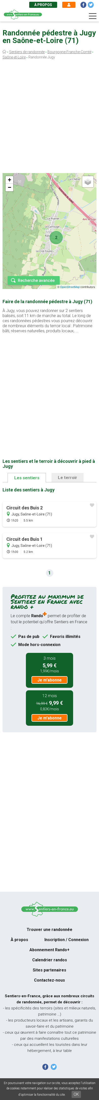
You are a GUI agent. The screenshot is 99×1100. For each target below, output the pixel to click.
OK (76, 1094)
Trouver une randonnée (49, 929)
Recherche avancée (36, 280)
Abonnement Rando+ (49, 949)
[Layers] (87, 181)
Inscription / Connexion (66, 939)
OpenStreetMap (70, 287)
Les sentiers (26, 477)
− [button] (9, 187)
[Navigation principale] (92, 16)
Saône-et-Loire (14, 57)
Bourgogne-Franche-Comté (69, 52)
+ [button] (9, 180)
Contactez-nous (49, 980)
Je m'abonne (49, 680)
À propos (43, 5)
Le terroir (67, 477)
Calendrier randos (49, 960)
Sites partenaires (49, 970)
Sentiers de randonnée (27, 52)
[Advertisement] (49, 117)
